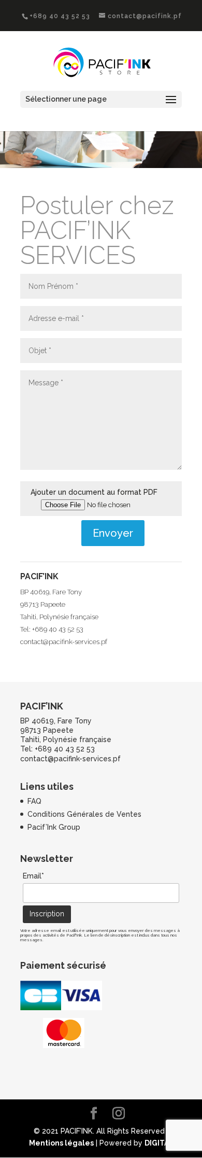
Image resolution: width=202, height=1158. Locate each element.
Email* (33, 876)
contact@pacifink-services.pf (63, 642)
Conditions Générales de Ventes (84, 814)
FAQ (34, 801)
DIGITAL (159, 1143)
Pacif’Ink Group (53, 827)
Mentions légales (61, 1143)
